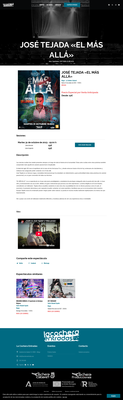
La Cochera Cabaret (71, 80)
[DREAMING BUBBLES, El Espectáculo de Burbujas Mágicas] (30, 288)
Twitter (21, 263)
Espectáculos (56, 61)
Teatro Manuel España (22, 306)
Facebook (33, 263)
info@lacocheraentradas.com (26, 356)
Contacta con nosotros (84, 352)
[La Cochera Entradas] (61, 336)
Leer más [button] (64, 397)
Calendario (50, 356)
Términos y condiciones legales (72, 392)
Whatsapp (46, 263)
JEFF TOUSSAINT (52, 301)
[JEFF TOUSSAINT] (61, 288)
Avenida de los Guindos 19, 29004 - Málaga (29, 352)
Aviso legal (46, 392)
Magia (63, 80)
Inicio (50, 61)
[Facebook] (109, 5)
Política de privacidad (57, 392)
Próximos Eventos (51, 352)
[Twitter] (112, 5)
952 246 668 (22, 360)
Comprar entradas (72, 5)
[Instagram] (115, 5)
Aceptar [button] (113, 396)
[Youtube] (119, 5)
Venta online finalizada (84, 145)
